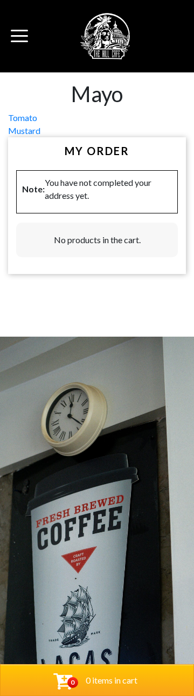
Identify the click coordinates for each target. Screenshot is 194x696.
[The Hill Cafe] (105, 36)
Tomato (22, 117)
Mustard (24, 130)
